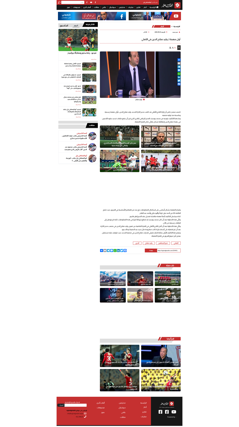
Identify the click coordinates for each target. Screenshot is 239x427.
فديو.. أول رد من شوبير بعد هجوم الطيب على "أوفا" (72, 87)
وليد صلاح (148, 243)
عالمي (104, 7)
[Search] (59, 2)
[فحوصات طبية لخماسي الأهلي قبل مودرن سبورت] (168, 295)
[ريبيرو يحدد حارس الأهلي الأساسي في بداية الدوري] (113, 278)
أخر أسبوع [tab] (64, 26)
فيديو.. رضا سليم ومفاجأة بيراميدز (81, 53)
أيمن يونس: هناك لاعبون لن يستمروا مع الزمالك (162, 363)
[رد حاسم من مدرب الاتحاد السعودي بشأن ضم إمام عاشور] (119, 356)
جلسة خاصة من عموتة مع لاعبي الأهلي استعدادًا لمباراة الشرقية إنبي (161, 168)
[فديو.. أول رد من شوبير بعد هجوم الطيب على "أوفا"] (89, 89)
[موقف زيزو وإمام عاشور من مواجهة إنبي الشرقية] (119, 380)
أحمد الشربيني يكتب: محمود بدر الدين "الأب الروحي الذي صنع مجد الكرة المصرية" (75, 148)
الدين (137, 243)
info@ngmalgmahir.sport (75, 413)
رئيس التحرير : (150, 2)
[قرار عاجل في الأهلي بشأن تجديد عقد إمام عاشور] (140, 278)
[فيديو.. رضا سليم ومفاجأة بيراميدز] (78, 40)
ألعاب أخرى (87, 7)
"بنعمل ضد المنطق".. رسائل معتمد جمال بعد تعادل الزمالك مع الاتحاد (161, 144)
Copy (151, 250)
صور (68, 7)
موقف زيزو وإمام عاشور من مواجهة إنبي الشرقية (121, 387)
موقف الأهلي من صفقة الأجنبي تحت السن (168, 283)
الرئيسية (153, 7)
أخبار (145, 7)
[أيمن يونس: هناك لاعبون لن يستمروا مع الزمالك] (161, 356)
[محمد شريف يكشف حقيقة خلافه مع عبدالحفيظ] (161, 380)
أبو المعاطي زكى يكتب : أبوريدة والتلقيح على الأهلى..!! (76, 159)
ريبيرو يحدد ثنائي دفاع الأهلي (142, 300)
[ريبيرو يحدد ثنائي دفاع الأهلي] (140, 295)
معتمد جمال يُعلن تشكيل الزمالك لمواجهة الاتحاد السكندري (119, 168)
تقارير (138, 7)
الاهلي (176, 243)
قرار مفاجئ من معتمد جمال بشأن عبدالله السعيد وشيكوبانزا (72, 99)
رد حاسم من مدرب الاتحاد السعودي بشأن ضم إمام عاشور (120, 363)
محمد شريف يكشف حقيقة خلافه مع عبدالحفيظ (164, 387)
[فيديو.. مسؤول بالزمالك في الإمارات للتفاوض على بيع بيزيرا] (89, 78)
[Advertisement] (28, 13)
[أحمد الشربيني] (92, 136)
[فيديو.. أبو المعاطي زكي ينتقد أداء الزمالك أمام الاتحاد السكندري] (89, 112)
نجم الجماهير (163, 243)
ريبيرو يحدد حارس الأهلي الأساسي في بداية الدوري (115, 283)
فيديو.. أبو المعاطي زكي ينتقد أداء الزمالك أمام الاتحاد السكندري (72, 112)
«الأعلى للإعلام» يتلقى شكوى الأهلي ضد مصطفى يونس (114, 300)
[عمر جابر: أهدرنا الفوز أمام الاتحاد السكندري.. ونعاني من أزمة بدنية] (119, 136)
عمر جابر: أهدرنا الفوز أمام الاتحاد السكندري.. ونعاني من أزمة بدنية (119, 144)
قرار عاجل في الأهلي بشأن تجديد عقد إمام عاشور (141, 283)
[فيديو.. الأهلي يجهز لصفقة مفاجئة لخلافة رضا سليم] (89, 66)
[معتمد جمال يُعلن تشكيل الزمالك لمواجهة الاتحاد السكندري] (119, 161)
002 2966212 (79, 417)
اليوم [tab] (76, 25)
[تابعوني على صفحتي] (92, 16)
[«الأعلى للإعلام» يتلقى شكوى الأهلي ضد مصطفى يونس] (113, 295)
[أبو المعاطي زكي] (92, 158)
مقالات (96, 7)
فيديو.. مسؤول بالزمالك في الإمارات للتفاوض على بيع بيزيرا (71, 76)
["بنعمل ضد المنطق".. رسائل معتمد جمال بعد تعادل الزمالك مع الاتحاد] (161, 136)
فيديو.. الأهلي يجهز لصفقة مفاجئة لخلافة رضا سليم (72, 65)
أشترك (61, 405)
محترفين (122, 7)
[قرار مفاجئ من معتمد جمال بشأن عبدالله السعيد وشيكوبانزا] (89, 100)
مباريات (130, 7)
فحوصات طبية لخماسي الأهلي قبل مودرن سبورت (168, 300)
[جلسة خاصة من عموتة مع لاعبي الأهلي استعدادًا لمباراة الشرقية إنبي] (161, 161)
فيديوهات (76, 7)
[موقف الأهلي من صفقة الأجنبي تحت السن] (168, 278)
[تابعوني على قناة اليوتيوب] (154, 16)
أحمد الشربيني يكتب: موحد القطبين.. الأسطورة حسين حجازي (74, 137)
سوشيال (112, 7)
